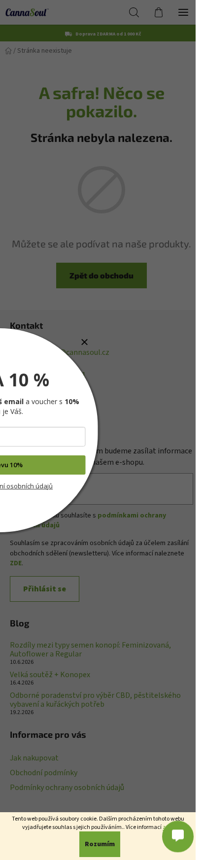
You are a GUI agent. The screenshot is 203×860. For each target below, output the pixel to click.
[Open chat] (178, 836)
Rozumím (100, 844)
